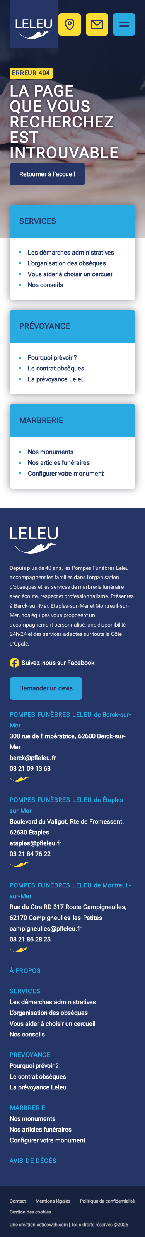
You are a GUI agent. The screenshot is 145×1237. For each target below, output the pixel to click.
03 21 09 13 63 (30, 768)
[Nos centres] (69, 24)
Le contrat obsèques (56, 368)
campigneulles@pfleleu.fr (45, 928)
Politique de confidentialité (107, 1201)
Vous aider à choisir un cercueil (71, 274)
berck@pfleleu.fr (33, 757)
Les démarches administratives (71, 252)
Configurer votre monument (66, 473)
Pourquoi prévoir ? (52, 357)
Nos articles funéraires (59, 462)
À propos (25, 970)
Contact (18, 1201)
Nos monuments (50, 451)
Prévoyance (44, 326)
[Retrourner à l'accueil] (34, 24)
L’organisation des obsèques (67, 263)
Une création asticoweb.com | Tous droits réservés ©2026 (69, 1224)
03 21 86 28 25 (30, 939)
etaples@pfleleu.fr (35, 843)
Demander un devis (46, 688)
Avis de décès (33, 1160)
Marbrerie (41, 420)
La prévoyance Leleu (56, 379)
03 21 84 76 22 (30, 854)
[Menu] (124, 24)
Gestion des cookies (30, 1212)
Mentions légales (53, 1201)
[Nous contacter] (97, 24)
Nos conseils (45, 285)
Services (37, 221)
